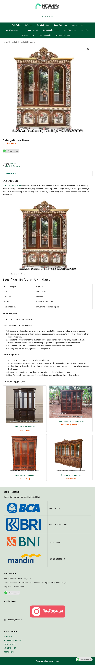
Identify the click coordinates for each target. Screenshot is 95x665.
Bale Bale (16, 25)
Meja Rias (85, 30)
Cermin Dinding (43, 25)
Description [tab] (10, 173)
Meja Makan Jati (69, 30)
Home (5, 42)
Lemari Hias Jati (32, 30)
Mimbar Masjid (28, 35)
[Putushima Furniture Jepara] (47, 6)
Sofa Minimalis (45, 35)
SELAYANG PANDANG (13, 640)
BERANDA (8, 636)
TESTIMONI (9, 652)
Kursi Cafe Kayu (60, 25)
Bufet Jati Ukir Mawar (13, 166)
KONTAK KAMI (10, 648)
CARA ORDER (9, 644)
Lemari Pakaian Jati (51, 30)
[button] (88, 49)
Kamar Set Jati (77, 25)
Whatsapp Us (13, 151)
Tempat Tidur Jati (63, 35)
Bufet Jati (28, 25)
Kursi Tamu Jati (12, 30)
